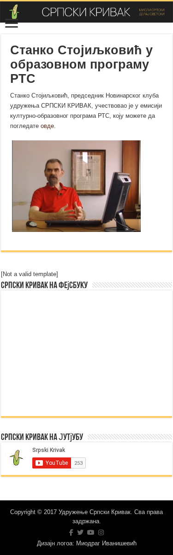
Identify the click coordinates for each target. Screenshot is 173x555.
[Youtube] (90, 532)
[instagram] (101, 532)
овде (47, 125)
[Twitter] (80, 532)
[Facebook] (71, 532)
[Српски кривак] (86, 12)
